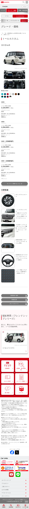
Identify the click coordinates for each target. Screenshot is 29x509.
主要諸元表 (14, 299)
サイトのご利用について (21, 499)
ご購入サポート (6, 486)
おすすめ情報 (5, 489)
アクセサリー (5, 483)
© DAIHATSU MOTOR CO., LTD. (14, 501)
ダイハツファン (6, 496)
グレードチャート (14, 303)
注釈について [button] (4, 178)
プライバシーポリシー (7, 499)
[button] (24, 2)
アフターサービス (6, 492)
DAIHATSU (10, 2)
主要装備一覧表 (14, 295)
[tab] (6, 16)
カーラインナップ (6, 480)
